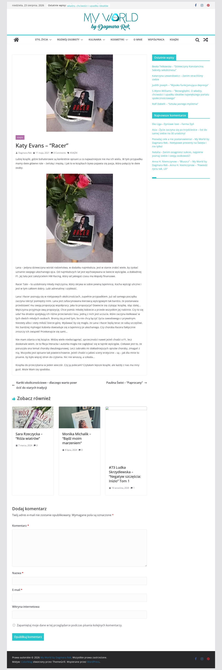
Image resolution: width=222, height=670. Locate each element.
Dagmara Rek (25, 152)
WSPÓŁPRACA (156, 39)
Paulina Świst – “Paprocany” (124, 383)
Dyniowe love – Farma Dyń (179, 124)
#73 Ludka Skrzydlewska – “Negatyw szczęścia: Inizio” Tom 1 (125, 474)
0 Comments (60, 152)
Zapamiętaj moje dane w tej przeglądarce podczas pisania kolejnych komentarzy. (69, 625)
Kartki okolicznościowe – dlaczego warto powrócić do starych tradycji (46, 385)
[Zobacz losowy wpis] (206, 40)
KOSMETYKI (117, 39)
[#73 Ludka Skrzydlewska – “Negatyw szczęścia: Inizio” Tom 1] (126, 409)
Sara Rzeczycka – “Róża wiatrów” (29, 436)
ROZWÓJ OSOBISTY (68, 39)
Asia (154, 129)
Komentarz (20, 526)
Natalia (156, 152)
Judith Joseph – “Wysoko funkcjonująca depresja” (180, 85)
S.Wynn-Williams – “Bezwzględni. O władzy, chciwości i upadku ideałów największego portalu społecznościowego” (180, 94)
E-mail (17, 590)
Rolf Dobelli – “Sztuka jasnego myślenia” (175, 104)
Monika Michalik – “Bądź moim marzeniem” (76, 438)
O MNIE (138, 39)
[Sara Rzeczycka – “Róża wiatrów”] (33, 409)
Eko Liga (156, 124)
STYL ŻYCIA (41, 39)
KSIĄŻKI (174, 39)
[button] (50, 39)
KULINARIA (95, 39)
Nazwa (17, 573)
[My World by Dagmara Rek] (16, 40)
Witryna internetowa (25, 607)
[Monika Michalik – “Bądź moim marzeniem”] (79, 409)
